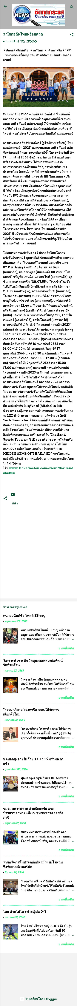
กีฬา (15, 503)
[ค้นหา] (72, 7)
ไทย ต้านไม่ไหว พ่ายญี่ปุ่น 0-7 (24, 912)
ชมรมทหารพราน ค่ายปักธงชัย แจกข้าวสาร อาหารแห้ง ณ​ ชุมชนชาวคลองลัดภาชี (33, 812)
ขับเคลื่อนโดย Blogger (40, 999)
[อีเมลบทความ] (12, 496)
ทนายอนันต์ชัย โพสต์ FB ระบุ (24, 616)
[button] (72, 35)
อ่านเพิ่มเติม (66, 648)
